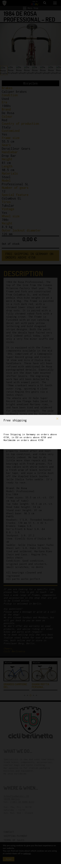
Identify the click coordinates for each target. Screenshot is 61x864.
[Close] (57, 418)
